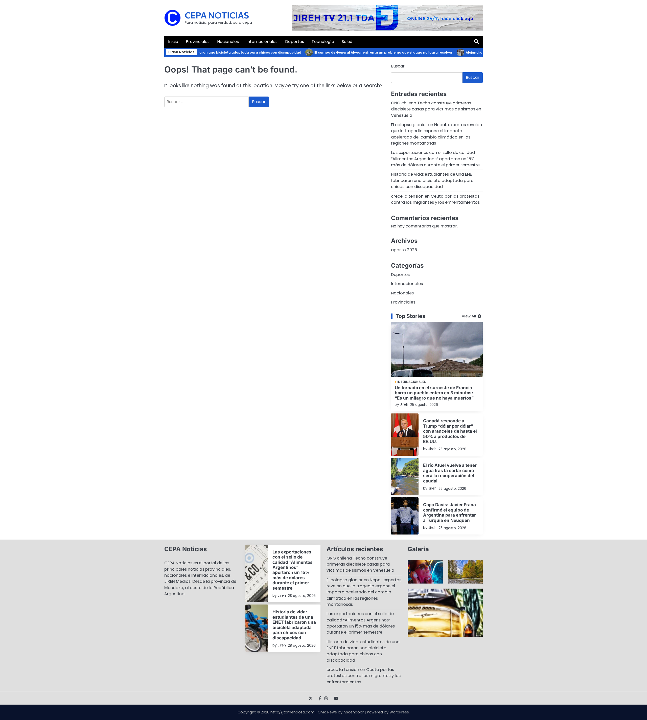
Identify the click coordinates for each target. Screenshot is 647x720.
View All (469, 316)
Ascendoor (353, 712)
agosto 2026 (404, 250)
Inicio (173, 41)
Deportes (294, 41)
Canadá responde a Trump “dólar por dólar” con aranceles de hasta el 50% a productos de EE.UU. (450, 431)
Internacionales (262, 41)
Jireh (404, 404)
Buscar (398, 66)
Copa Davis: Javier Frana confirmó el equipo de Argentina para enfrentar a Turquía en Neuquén (449, 512)
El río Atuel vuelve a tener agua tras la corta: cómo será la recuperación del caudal (450, 472)
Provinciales (198, 41)
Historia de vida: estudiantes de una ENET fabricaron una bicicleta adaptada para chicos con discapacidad (432, 180)
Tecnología (323, 41)
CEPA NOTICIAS (217, 15)
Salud (347, 41)
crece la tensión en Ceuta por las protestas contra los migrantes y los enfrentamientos (435, 199)
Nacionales (228, 41)
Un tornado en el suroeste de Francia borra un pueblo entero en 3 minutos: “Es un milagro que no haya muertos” (434, 393)
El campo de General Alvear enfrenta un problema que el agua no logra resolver (371, 52)
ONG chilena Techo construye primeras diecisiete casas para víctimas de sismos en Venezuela (436, 109)
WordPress (399, 712)
